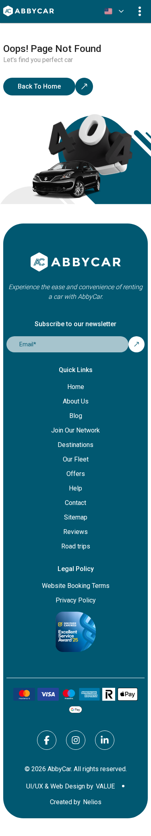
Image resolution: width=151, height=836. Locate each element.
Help (75, 488)
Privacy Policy (76, 600)
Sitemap (75, 517)
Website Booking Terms (76, 586)
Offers (75, 474)
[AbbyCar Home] (75, 262)
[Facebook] (46, 740)
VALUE (105, 786)
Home (75, 387)
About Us (76, 401)
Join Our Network (75, 430)
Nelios (92, 802)
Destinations (75, 445)
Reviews (75, 532)
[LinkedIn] (104, 740)
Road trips (75, 546)
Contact (75, 503)
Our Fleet (76, 459)
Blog (75, 416)
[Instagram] (75, 740)
